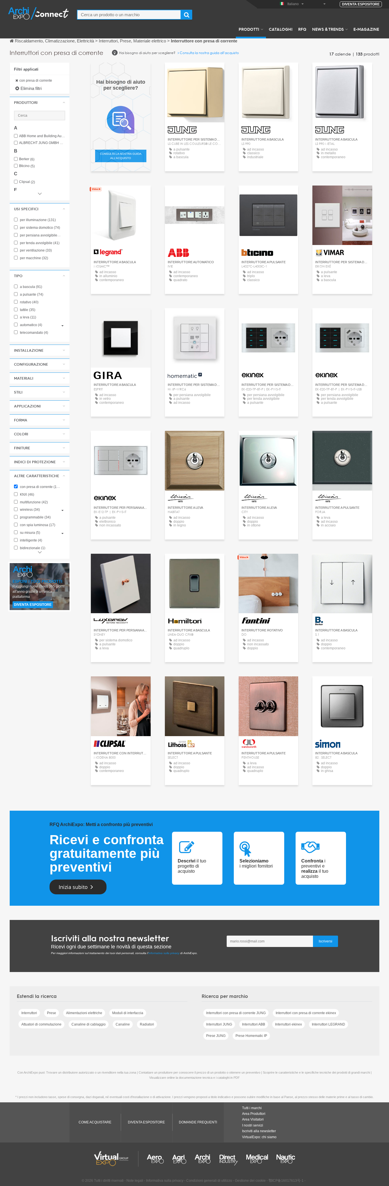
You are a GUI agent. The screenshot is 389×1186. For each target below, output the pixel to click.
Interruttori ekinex (288, 1024)
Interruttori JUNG (219, 1024)
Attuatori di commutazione (41, 1024)
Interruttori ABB (253, 1024)
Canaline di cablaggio (88, 1024)
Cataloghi (280, 29)
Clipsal (27, 182)
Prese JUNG (216, 1036)
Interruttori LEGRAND (328, 1024)
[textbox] (129, 15)
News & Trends (328, 29)
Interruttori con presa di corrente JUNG (236, 1013)
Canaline (123, 1024)
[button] (39, 102)
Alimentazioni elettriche (84, 1013)
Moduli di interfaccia (127, 1013)
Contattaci (120, 195)
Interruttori (29, 1013)
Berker (26, 159)
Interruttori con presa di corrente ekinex (306, 1013)
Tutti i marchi (252, 1108)
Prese (51, 1013)
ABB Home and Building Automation (42, 136)
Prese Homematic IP (251, 1036)
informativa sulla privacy (163, 953)
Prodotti (249, 29)
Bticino (27, 166)
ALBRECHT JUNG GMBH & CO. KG (42, 143)
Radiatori (147, 1024)
